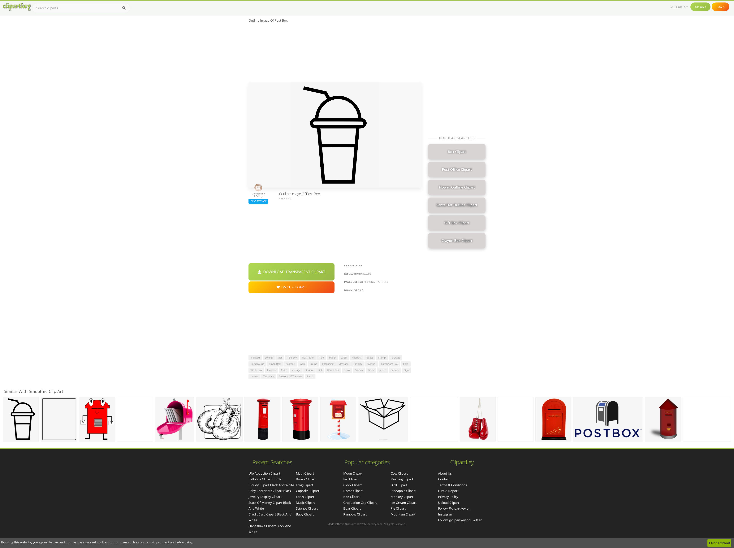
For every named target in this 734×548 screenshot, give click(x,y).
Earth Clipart (305, 496)
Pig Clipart (398, 508)
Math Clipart (305, 473)
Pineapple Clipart (403, 491)
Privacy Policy (448, 496)
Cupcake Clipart (307, 491)
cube (284, 370)
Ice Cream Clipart (404, 502)
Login (720, 7)
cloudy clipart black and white (271, 485)
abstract (356, 357)
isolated (255, 357)
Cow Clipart (399, 473)
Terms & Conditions (452, 485)
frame (313, 364)
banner (395, 370)
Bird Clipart (399, 485)
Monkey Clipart (402, 496)
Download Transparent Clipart (293, 271)
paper (332, 357)
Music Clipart (305, 502)
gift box (357, 364)
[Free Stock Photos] (16, 6)
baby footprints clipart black (269, 491)
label (344, 357)
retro (310, 376)
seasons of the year (290, 376)
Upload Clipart (448, 502)
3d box (359, 370)
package (395, 357)
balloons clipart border (265, 479)
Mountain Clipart (403, 514)
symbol (371, 364)
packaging (328, 364)
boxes (369, 357)
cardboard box (389, 364)
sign (406, 370)
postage (290, 364)
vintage (296, 370)
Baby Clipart (305, 514)
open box (275, 364)
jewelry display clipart (265, 496)
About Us (445, 473)
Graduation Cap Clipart (360, 502)
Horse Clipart (353, 491)
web (302, 364)
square (309, 370)
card (405, 364)
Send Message (258, 201)
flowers (271, 370)
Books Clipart (306, 479)
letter (382, 370)
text (321, 357)
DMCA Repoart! (293, 287)
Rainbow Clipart (355, 514)
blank (347, 370)
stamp (382, 357)
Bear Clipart (352, 508)
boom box (333, 370)
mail (280, 357)
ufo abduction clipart (264, 473)
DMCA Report (448, 491)
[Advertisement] (334, 53)
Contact (444, 479)
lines (371, 370)
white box (256, 370)
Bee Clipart (351, 496)
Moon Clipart (352, 473)
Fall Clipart (351, 479)
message (343, 364)
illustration (308, 357)
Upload (700, 7)
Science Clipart (307, 508)
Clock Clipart (352, 485)
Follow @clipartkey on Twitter (460, 520)
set (320, 370)
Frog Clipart (304, 485)
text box (292, 357)
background (257, 364)
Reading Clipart (402, 479)
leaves (254, 376)
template (268, 376)
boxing (269, 357)
